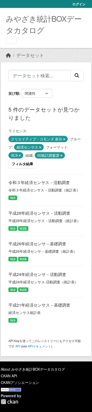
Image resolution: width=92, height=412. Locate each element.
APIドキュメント (39, 346)
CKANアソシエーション (20, 382)
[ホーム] (8, 55)
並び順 (13, 93)
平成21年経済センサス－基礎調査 (39, 305)
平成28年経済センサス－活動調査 (39, 213)
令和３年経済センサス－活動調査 (39, 182)
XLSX (23, 228)
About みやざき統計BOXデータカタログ (33, 369)
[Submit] (77, 75)
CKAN (9, 401)
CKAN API (9, 375)
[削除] (64, 139)
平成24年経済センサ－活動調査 (37, 274)
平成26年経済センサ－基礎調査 (37, 244)
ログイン (79, 4)
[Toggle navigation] (11, 40)
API (17, 346)
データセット (30, 55)
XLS (12, 198)
